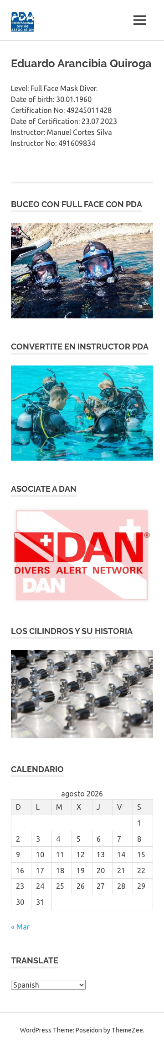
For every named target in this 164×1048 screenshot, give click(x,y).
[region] (82, 270)
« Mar (20, 927)
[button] (82, 270)
